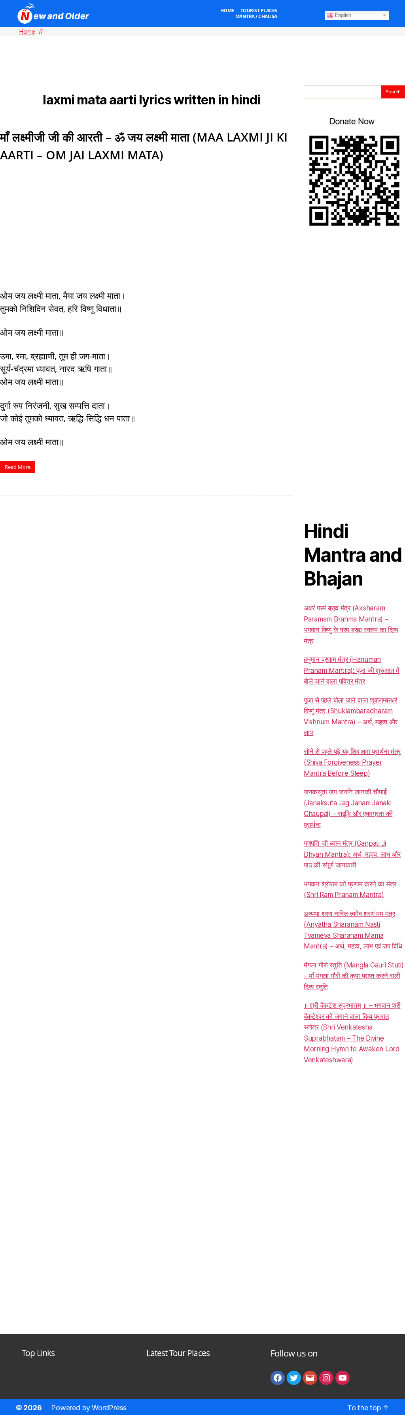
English (342, 15)
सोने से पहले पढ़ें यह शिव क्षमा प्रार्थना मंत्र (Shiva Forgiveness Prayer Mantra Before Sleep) (352, 762)
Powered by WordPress (89, 1408)
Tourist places (258, 10)
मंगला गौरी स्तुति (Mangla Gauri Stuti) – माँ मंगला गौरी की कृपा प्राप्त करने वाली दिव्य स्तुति (354, 976)
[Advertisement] (202, 48)
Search (393, 91)
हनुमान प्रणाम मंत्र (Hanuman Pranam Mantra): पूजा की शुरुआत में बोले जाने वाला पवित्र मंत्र (351, 670)
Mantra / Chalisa (256, 16)
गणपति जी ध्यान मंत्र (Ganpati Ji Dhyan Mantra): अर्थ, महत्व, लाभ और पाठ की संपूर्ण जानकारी (352, 854)
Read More (17, 466)
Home (227, 10)
